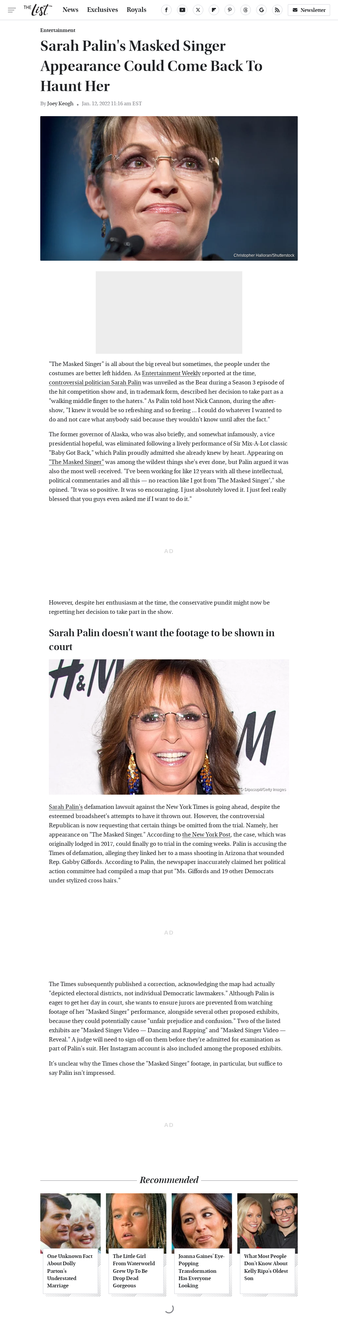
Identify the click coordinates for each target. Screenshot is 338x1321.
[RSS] (277, 10)
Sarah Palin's (66, 807)
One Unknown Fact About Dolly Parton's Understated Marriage (69, 1271)
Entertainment (57, 30)
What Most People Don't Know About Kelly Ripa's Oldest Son (266, 1267)
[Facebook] (166, 10)
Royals (137, 10)
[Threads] (245, 10)
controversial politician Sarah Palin (95, 382)
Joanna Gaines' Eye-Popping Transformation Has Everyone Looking (202, 1271)
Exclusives (102, 10)
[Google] (261, 10)
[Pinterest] (229, 10)
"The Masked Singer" (76, 462)
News (71, 10)
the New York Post (206, 834)
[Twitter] (198, 10)
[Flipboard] (214, 10)
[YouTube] (182, 10)
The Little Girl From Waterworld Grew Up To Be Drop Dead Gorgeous (134, 1271)
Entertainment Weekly (171, 373)
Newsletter (313, 10)
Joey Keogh (60, 103)
